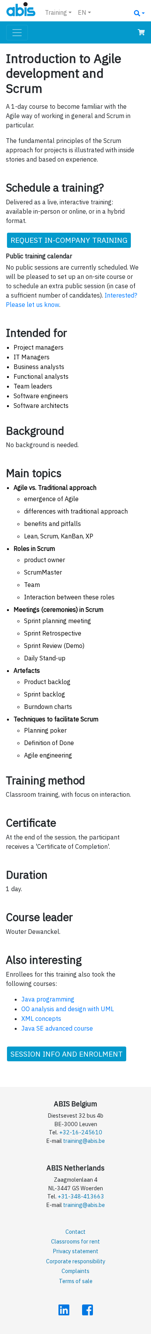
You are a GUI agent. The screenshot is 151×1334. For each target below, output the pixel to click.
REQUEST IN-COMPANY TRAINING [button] (68, 240)
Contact (75, 1231)
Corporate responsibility (75, 1261)
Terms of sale (76, 1281)
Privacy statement (75, 1251)
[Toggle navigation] (17, 32)
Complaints (75, 1271)
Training (56, 12)
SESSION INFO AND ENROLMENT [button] (66, 1054)
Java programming (47, 999)
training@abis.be (84, 1140)
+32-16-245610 (80, 1132)
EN (82, 12)
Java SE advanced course (57, 1028)
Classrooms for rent (75, 1241)
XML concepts (41, 1018)
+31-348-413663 (81, 1196)
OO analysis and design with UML (67, 1009)
